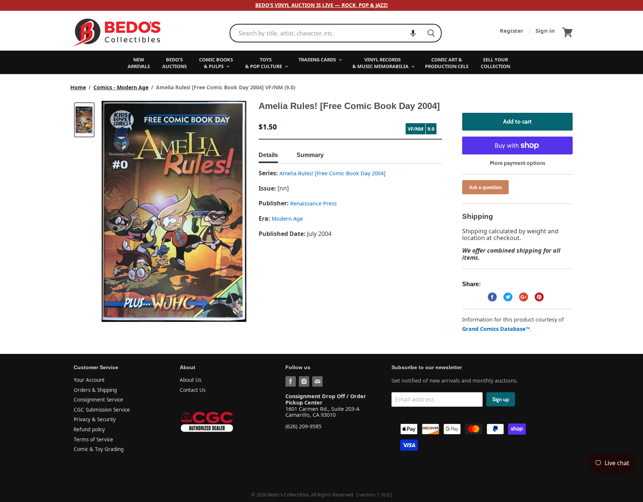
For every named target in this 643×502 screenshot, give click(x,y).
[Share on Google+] (523, 296)
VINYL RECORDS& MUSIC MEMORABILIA (381, 63)
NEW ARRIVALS (139, 63)
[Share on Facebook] (492, 296)
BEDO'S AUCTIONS (174, 63)
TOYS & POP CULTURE (264, 63)
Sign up (500, 399)
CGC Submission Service (102, 409)
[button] (413, 33)
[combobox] (325, 33)
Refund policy (89, 429)
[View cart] (567, 32)
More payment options (517, 163)
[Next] (225, 211)
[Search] (431, 33)
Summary (310, 155)
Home (78, 87)
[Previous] (122, 211)
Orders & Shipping (95, 390)
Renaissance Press (313, 203)
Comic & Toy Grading (99, 449)
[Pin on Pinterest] (539, 296)
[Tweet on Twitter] (507, 296)
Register (512, 30)
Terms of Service (93, 439)
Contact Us (192, 390)
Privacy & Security (95, 419)
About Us (190, 380)
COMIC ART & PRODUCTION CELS (446, 63)
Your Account (89, 380)
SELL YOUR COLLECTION (495, 63)
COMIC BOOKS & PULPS (216, 63)
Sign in (545, 30)
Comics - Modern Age (120, 87)
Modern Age (287, 218)
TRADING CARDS (317, 59)
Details (268, 155)
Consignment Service (98, 399)
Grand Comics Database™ (496, 328)
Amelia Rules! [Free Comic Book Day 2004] (332, 173)
